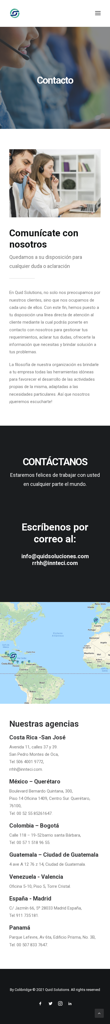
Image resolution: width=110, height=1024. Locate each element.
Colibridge (23, 990)
